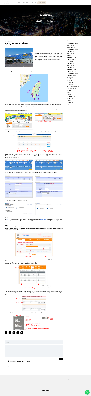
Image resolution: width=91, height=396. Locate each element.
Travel (12, 46)
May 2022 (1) (70, 45)
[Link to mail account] (49, 390)
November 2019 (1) (72, 69)
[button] (87, 392)
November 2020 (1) (72, 57)
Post (61, 359)
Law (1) (69, 92)
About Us (57, 380)
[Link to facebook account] (42, 390)
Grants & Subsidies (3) (73, 86)
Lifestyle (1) (70, 94)
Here (6, 71)
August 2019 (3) (71, 75)
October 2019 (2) (71, 71)
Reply (9, 366)
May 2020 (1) (70, 65)
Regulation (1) (71, 96)
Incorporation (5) (71, 88)
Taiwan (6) (70, 98)
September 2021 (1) (72, 49)
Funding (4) (70, 82)
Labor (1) (69, 90)
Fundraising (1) (71, 84)
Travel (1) (69, 100)
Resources (42, 2)
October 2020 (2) (71, 59)
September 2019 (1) (72, 73)
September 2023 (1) (72, 43)
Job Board (43, 380)
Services (25, 2)
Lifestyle (7, 46)
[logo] (7, 2)
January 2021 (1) (71, 55)
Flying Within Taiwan (17, 43)
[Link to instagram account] (47, 390)
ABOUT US (33, 2)
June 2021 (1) (70, 51)
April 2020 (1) (70, 67)
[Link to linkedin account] (44, 390)
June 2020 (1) (70, 63)
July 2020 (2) (70, 61)
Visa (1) (69, 104)
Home (18, 2)
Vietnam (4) (70, 102)
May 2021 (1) (70, 53)
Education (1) (70, 80)
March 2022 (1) (71, 47)
